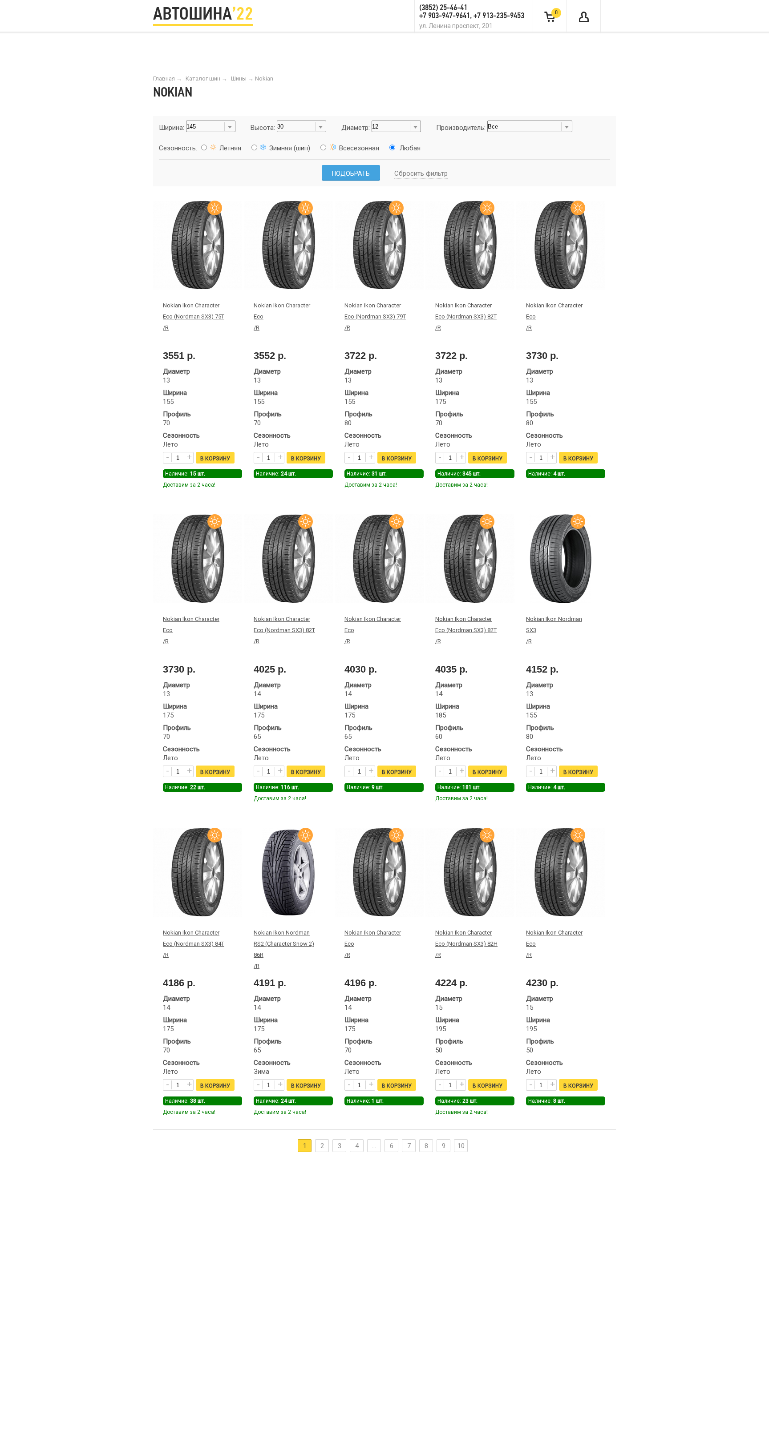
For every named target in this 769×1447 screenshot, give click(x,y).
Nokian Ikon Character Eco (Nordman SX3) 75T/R (193, 316)
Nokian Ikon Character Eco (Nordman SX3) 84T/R (193, 943)
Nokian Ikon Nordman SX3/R (554, 630)
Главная (164, 78)
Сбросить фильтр (421, 173)
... (374, 1146)
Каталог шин (203, 78)
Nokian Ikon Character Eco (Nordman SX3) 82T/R (466, 316)
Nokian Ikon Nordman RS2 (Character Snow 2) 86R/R (284, 949)
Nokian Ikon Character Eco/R (282, 316)
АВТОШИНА (203, 15)
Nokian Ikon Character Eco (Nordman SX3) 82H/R (466, 943)
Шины (239, 78)
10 (461, 1146)
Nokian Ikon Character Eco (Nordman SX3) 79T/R (375, 316)
